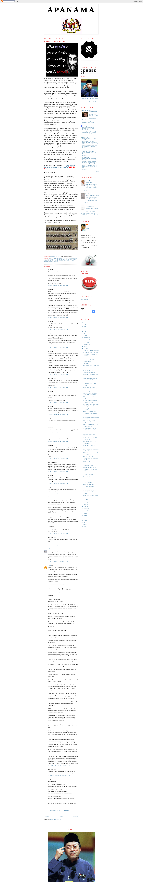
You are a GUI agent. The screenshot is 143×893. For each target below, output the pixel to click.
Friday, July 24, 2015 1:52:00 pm (58, 285)
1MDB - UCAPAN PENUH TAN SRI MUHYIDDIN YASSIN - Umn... (90, 383)
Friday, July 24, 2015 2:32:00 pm (58, 329)
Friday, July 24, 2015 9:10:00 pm (58, 533)
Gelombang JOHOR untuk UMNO (90, 350)
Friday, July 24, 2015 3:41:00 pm (58, 374)
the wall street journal (51, 261)
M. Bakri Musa (85, 157)
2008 (83, 526)
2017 (83, 331)
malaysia (59, 259)
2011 (83, 520)
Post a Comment (47, 814)
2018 (83, 329)
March (85, 506)
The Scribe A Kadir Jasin (88, 151)
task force (67, 260)
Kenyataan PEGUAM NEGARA (90, 479)
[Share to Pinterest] (71, 256)
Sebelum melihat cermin (88, 461)
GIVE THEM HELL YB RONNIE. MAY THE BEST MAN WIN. (93, 113)
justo (51, 259)
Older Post (75, 816)
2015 (83, 335)
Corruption (73, 258)
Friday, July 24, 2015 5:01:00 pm (58, 471)
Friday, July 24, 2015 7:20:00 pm (58, 483)
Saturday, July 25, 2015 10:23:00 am (59, 765)
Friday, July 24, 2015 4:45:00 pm (58, 458)
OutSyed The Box (86, 110)
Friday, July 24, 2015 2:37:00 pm (58, 347)
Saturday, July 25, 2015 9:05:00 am (59, 592)
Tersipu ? (87, 193)
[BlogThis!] (66, 256)
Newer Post (46, 816)
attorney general (57, 258)
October (85, 342)
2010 (83, 522)
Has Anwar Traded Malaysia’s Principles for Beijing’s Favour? (88, 128)
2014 (83, 513)
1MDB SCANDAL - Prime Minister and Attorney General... (89, 486)
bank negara (66, 258)
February (86, 508)
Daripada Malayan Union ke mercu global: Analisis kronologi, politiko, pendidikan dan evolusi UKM (89, 140)
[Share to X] (67, 256)
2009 (83, 524)
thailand (73, 260)
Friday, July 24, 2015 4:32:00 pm (58, 424)
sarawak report (54, 260)
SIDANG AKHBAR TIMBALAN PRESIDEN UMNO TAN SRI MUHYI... (90, 354)
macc (55, 259)
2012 (83, 518)
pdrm (71, 259)
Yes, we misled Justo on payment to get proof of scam (59, 167)
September (86, 344)
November (86, 339)
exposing (46, 259)
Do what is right (86, 476)
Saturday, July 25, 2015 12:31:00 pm (59, 775)
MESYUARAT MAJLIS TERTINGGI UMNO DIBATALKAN (88, 359)
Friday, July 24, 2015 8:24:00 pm (58, 493)
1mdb (50, 258)
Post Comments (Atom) (55, 819)
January (85, 510)
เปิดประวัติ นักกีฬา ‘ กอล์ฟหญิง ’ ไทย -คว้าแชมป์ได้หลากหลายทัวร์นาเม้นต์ (89, 160)
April (85, 504)
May (85, 502)
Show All (97, 171)
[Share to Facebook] (69, 256)
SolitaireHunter (51, 548)
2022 (83, 322)
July (85, 348)
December (86, 337)
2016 (83, 333)
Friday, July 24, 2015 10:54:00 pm (58, 561)
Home (61, 816)
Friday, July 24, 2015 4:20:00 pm (58, 414)
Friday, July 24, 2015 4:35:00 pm (58, 432)
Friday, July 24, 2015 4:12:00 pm (58, 402)
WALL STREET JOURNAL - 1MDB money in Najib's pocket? (89, 492)
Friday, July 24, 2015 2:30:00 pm (58, 317)
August (85, 346)
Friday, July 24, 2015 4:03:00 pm (58, 387)
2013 (83, 515)
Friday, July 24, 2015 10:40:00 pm (58, 545)
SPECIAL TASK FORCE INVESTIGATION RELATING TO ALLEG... (90, 458)
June (85, 499)
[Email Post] (62, 256)
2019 (83, 326)
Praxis (49, 565)
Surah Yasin (86, 363)
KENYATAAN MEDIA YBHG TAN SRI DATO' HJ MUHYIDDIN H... (91, 367)
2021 (83, 324)
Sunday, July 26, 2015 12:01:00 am (58, 810)
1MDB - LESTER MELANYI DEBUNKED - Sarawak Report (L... (90, 413)
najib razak (66, 259)
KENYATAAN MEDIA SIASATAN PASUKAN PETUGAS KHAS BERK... (90, 469)
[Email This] (64, 256)
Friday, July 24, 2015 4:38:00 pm (58, 441)
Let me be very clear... (88, 391)
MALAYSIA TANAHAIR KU (89, 432)
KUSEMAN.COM (86, 137)
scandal (61, 260)
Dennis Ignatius (86, 126)
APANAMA (71, 10)
